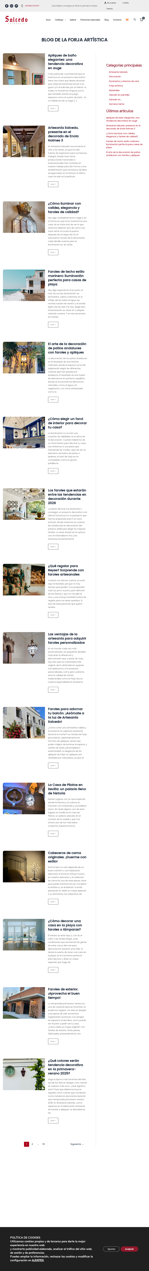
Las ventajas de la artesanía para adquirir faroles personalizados (67, 638)
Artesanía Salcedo (118, 72)
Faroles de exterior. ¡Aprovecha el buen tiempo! (64, 993)
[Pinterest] (16, 6)
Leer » (54, 109)
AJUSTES (38, 1260)
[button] (135, 20)
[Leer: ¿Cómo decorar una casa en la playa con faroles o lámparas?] (24, 935)
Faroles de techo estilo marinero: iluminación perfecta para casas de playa (67, 278)
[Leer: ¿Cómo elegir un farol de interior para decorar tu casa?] (24, 433)
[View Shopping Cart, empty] (141, 19)
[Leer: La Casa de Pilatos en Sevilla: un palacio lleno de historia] (24, 799)
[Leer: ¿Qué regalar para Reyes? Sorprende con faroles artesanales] (24, 580)
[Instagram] (11, 6)
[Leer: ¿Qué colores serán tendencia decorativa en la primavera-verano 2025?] (24, 1075)
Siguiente (77, 1144)
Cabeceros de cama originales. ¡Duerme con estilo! (67, 857)
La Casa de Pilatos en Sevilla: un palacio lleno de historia (67, 789)
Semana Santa (116, 104)
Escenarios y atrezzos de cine (124, 81)
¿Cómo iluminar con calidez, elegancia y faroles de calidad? (64, 207)
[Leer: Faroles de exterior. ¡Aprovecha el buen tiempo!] (24, 1003)
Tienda (109, 8)
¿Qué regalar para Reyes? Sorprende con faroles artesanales (66, 570)
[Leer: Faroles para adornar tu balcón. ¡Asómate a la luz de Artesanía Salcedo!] (24, 723)
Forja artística (116, 85)
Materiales (114, 90)
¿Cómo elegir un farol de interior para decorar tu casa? (67, 423)
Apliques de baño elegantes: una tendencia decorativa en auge (65, 61)
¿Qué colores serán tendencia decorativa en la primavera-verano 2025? (65, 1067)
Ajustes (111, 1249)
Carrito (126, 3)
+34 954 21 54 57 (31, 6)
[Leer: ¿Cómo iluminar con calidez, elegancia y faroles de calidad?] (24, 218)
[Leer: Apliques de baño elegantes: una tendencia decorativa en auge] (24, 70)
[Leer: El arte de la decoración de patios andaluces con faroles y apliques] (24, 358)
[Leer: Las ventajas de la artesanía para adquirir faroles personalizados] (24, 648)
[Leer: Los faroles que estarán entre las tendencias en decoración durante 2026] (24, 504)
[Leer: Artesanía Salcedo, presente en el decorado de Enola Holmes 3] (24, 142)
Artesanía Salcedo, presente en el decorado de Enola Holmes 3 (63, 134)
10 (43, 1144)
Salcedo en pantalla (119, 94)
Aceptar (129, 1249)
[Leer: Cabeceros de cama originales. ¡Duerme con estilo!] (24, 867)
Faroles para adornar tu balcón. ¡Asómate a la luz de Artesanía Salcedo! (66, 715)
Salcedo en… (115, 99)
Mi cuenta (111, 3)
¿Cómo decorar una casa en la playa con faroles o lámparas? (65, 925)
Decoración (115, 76)
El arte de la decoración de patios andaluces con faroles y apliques (67, 348)
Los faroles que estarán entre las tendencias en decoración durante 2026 (67, 496)
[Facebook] (6, 6)
